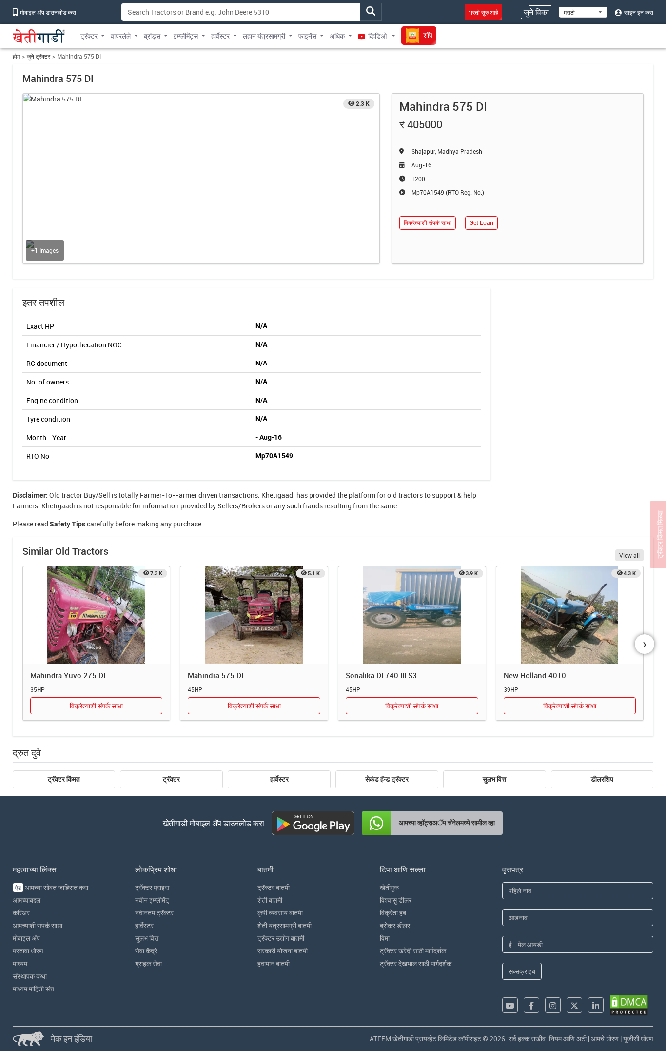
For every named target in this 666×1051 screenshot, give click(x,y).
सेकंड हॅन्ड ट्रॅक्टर (387, 779)
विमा (385, 938)
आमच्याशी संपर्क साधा (37, 925)
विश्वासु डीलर (395, 900)
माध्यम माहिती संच (33, 988)
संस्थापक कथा (30, 976)
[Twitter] (574, 1005)
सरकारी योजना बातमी (282, 950)
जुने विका (536, 12)
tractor (71, 495)
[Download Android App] (313, 823)
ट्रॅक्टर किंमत (64, 779)
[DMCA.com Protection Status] (628, 1005)
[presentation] (644, 644)
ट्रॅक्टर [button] (89, 35)
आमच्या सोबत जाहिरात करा (51, 887)
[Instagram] (553, 1005)
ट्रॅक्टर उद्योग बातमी (280, 938)
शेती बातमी (269, 900)
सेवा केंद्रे (146, 950)
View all (629, 555)
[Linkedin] (596, 1005)
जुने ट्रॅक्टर (38, 56)
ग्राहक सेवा (148, 963)
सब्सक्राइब (522, 971)
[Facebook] (531, 1005)
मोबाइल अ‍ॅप (26, 938)
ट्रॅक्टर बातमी (273, 887)
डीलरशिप (602, 779)
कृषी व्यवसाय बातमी (280, 912)
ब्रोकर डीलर (395, 925)
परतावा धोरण (28, 950)
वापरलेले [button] (121, 35)
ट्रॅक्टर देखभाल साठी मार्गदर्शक (415, 963)
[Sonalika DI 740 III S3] (412, 615)
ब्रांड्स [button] (152, 35)
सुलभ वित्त (494, 779)
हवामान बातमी (273, 963)
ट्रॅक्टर (171, 779)
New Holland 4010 (535, 675)
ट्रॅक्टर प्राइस (152, 887)
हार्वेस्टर (279, 779)
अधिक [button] (337, 35)
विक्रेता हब (393, 912)
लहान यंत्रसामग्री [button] (264, 35)
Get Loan (481, 223)
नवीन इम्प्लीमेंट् (152, 900)
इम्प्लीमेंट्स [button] (186, 35)
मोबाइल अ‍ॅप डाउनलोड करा (47, 12)
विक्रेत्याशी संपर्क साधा (427, 223)
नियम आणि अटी (568, 1038)
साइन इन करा (638, 12)
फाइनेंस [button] (307, 35)
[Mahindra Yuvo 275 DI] (96, 615)
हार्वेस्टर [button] (220, 35)
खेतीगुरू (389, 887)
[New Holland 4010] (570, 615)
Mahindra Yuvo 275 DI (67, 675)
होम (16, 56)
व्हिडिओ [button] (377, 35)
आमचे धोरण (605, 1038)
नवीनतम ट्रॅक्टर (154, 912)
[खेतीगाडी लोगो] (39, 36)
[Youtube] (510, 1005)
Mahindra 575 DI (215, 675)
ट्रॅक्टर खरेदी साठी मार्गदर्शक (413, 950)
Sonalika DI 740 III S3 (381, 675)
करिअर (21, 912)
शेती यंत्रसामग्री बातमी (284, 925)
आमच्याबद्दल (26, 900)
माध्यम (20, 963)
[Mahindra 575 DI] (254, 615)
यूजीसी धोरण (638, 1038)
